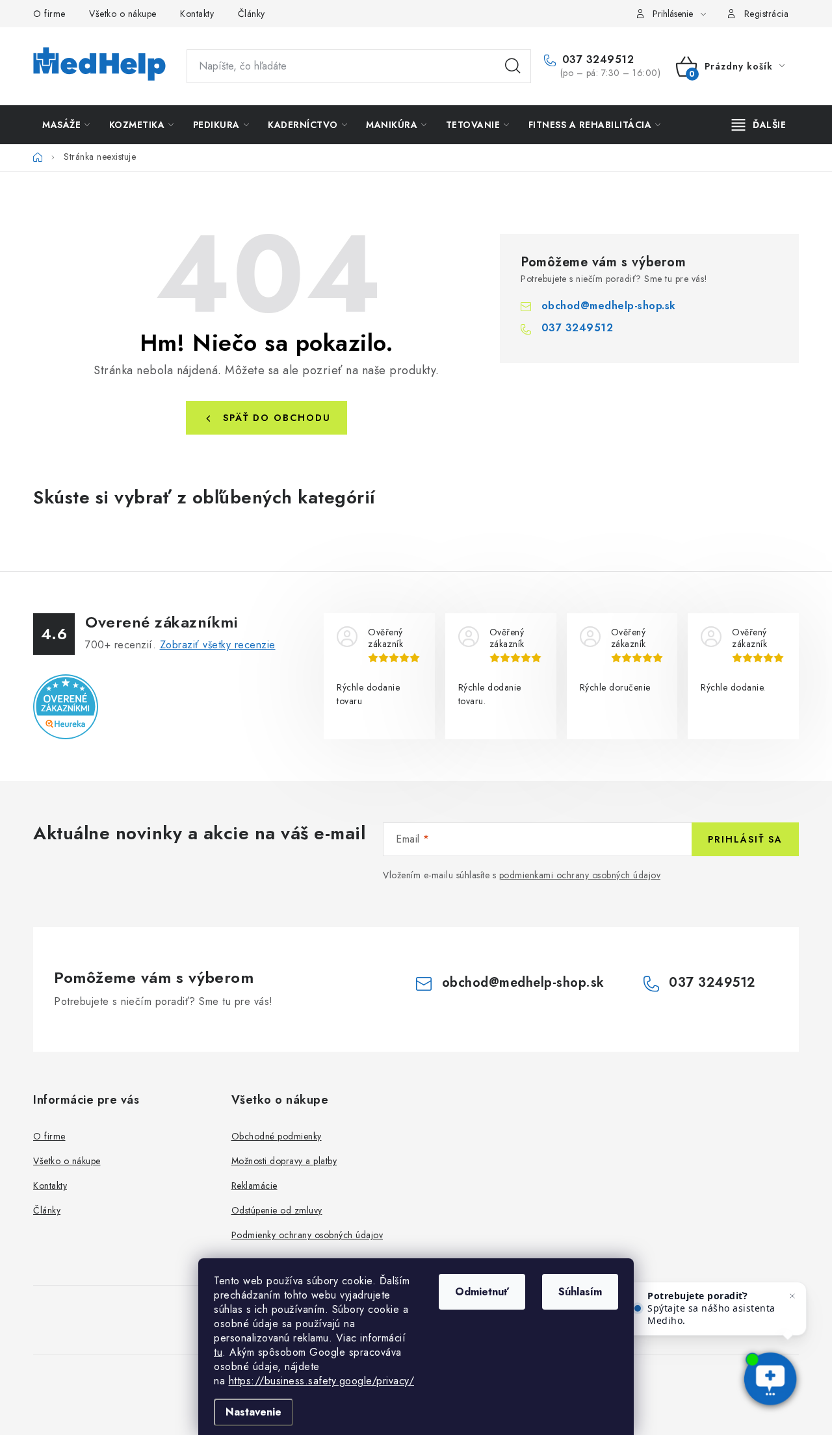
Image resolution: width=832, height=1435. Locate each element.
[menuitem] (66, 124)
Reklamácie (254, 1185)
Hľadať (513, 66)
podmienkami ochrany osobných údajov (580, 875)
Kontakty (197, 13)
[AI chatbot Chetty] (770, 1380)
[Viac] (759, 124)
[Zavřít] (792, 1296)
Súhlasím (580, 1291)
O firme (49, 13)
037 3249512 (596, 59)
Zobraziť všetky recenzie (218, 644)
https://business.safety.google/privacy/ (322, 1380)
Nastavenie (253, 1411)
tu (218, 1352)
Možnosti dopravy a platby (284, 1160)
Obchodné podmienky (276, 1136)
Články (251, 13)
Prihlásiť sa (745, 839)
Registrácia (766, 13)
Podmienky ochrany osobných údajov (307, 1234)
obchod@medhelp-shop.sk (608, 305)
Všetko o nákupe (123, 13)
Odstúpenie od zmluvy (276, 1210)
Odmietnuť (482, 1291)
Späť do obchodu (277, 417)
